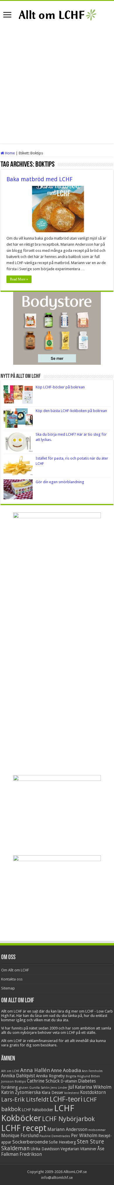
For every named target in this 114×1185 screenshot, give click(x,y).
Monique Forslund (20, 1135)
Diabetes (87, 1081)
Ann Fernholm (92, 1071)
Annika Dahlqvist (18, 1075)
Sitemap (8, 988)
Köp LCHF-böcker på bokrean (60, 387)
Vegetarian (70, 1148)
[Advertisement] (57, 87)
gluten (23, 1088)
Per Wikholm (84, 1135)
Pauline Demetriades (54, 1136)
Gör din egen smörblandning (60, 482)
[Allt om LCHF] (57, 14)
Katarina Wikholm (93, 1087)
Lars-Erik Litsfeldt (25, 1099)
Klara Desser (52, 1092)
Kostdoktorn (93, 1092)
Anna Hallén (35, 1070)
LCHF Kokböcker (37, 1113)
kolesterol (71, 1093)
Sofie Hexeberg (62, 1142)
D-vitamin (69, 1081)
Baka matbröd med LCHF (39, 179)
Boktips (20, 1081)
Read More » (19, 279)
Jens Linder (59, 1088)
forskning (9, 1087)
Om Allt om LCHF (15, 970)
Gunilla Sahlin (39, 1088)
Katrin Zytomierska (21, 1092)
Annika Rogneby (50, 1076)
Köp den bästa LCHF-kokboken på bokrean (71, 411)
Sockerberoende (30, 1142)
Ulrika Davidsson (45, 1148)
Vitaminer (88, 1148)
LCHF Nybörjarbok (68, 1119)
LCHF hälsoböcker (37, 1109)
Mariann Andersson (67, 1129)
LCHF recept (23, 1128)
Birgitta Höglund (78, 1076)
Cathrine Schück (43, 1081)
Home (9, 153)
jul (71, 1087)
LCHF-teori (66, 1099)
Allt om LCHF (10, 1071)
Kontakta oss (12, 979)
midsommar (97, 1130)
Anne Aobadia (66, 1070)
